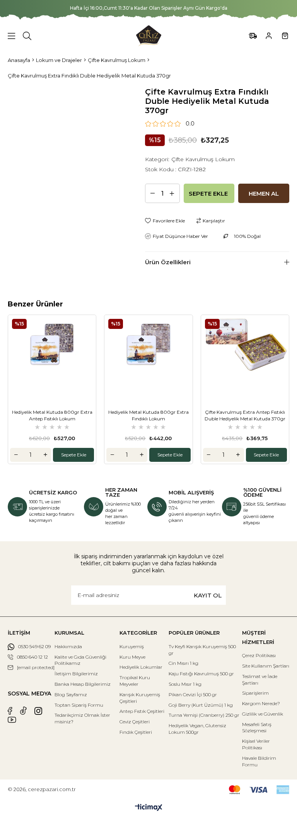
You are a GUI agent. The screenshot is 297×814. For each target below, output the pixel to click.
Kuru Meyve (132, 657)
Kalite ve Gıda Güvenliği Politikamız (80, 660)
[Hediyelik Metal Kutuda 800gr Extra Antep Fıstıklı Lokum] (52, 359)
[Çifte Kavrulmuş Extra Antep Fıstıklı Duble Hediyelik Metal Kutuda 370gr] (245, 359)
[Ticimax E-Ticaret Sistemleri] (148, 808)
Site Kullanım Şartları (265, 666)
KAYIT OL (208, 595)
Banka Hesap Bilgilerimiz (83, 684)
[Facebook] (10, 711)
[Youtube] (12, 720)
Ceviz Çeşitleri (134, 722)
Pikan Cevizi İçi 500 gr (193, 694)
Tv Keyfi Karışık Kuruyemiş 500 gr (202, 650)
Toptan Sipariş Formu (79, 705)
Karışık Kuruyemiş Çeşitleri (139, 698)
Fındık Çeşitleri (135, 732)
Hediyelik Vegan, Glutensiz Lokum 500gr (197, 729)
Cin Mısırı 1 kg (183, 663)
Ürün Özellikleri (168, 262)
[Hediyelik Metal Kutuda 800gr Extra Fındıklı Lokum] (148, 359)
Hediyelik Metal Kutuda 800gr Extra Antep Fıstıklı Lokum (52, 415)
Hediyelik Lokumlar (140, 667)
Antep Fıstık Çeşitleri (141, 711)
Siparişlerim (255, 693)
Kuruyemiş (131, 646)
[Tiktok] (23, 711)
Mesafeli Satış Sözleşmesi (256, 727)
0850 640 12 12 (32, 657)
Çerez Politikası (259, 655)
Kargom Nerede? (261, 703)
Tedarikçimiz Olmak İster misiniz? (82, 718)
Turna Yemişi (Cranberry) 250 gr (204, 715)
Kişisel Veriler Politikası (256, 744)
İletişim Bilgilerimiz (76, 673)
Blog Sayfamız (71, 694)
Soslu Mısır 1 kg (185, 684)
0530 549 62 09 (34, 646)
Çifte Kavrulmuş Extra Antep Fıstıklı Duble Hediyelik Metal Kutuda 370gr (245, 415)
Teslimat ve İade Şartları (259, 679)
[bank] (259, 789)
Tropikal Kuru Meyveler (134, 681)
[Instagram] (38, 711)
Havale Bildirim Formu (259, 761)
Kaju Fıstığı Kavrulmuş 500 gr (201, 673)
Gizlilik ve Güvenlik (262, 714)
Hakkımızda (68, 646)
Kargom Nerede (253, 36)
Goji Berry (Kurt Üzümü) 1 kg (201, 705)
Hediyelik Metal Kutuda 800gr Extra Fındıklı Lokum (148, 415)
